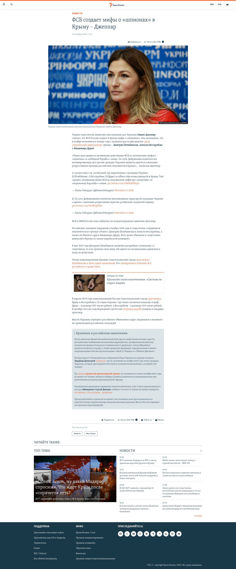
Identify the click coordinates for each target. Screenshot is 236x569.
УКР (212, 5)
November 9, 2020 (124, 190)
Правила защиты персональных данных (95, 559)
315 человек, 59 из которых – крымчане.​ (93, 392)
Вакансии (81, 553)
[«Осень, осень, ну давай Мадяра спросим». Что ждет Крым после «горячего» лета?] (75, 479)
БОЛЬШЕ (198, 516)
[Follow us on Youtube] (133, 533)
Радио (37, 548)
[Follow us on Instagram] (140, 533)
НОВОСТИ (127, 451)
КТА (219, 5)
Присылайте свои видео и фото (49, 533)
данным (98, 374)
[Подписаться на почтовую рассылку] (179, 533)
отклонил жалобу (132, 309)
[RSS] (166, 533)
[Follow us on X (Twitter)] (127, 533)
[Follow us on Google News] (146, 533)
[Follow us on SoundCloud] (159, 533)
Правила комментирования (89, 538)
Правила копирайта (85, 543)
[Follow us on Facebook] (120, 533)
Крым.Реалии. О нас (85, 533)
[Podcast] (172, 533)
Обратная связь (83, 548)
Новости (77, 13)
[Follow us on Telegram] (153, 533)
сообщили (100, 361)
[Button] (134, 42)
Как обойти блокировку (45, 559)
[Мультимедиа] (227, 5)
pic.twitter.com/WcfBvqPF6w (87, 206)
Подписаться (40, 543)
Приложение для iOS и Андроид (49, 538)
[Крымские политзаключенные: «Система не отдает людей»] (89, 283)
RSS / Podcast (40, 553)
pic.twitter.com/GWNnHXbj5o (123, 183)
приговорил (154, 299)
